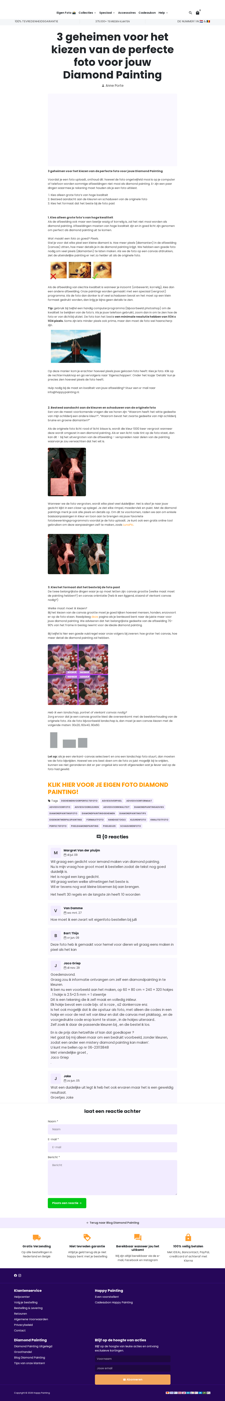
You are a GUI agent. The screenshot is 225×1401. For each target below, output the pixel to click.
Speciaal (107, 13)
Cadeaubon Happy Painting (114, 1302)
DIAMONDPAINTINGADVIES (149, 807)
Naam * (53, 1121)
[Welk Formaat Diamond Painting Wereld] (78, 704)
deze (94, 617)
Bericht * (54, 1157)
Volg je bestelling (25, 1302)
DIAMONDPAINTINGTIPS (132, 813)
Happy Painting (42, 1392)
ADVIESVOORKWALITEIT (116, 807)
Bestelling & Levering (28, 1308)
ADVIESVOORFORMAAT (139, 800)
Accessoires (127, 13)
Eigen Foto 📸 (66, 13)
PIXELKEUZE (109, 826)
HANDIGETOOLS (117, 819)
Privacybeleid (23, 1325)
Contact (20, 1330)
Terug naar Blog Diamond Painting (112, 1223)
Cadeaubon (147, 13)
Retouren (20, 1314)
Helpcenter (22, 1297)
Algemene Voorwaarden (31, 1319)
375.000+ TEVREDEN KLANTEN (112, 21)
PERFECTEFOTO (57, 826)
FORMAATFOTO (95, 819)
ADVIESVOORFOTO (59, 807)
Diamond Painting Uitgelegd (33, 1346)
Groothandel (23, 1352)
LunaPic (128, 525)
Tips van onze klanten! (29, 1363)
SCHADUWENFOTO (130, 826)
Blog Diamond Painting (29, 1358)
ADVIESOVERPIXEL (112, 800)
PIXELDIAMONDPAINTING (84, 826)
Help (163, 13)
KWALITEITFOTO (159, 819)
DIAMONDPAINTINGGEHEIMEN (98, 813)
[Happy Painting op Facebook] (15, 1276)
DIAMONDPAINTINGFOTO (63, 813)
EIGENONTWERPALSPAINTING (65, 819)
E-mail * (53, 1139)
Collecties (88, 13)
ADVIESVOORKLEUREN (87, 807)
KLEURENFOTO (138, 819)
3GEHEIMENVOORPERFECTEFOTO (79, 800)
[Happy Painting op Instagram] (19, 1276)
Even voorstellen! (107, 1297)
